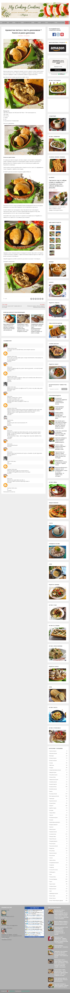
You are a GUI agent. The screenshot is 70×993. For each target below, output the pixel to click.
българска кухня (58, 793)
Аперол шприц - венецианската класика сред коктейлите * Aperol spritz (60, 415)
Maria (8, 367)
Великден (58, 755)
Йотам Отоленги (58, 760)
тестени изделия (58, 879)
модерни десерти (58, 824)
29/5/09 (8, 438)
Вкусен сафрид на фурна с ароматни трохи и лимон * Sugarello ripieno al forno (61, 923)
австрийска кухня (58, 774)
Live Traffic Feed (34, 908)
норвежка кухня (58, 831)
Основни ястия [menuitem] (27, 22)
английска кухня (58, 782)
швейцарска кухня (58, 893)
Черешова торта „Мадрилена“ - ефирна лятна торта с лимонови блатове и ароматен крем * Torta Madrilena (61, 939)
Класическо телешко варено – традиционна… (33, 915)
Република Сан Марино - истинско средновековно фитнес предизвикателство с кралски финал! (11, 936)
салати (58, 857)
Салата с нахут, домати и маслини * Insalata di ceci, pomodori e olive (60, 447)
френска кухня (58, 888)
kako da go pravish (29, 368)
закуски (58, 815)
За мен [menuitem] (10, 22)
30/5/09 (8, 473)
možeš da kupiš (39, 368)
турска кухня (58, 884)
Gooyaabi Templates (25, 991)
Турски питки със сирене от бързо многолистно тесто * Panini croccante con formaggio (60, 454)
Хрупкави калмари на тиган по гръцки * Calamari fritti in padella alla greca (61, 440)
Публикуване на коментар (9, 491)
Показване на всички (6, 939)
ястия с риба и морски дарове (58, 900)
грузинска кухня (58, 800)
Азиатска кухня (58, 751)
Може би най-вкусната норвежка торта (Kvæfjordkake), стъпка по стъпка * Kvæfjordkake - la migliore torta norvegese (61, 472)
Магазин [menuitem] (4, 22)
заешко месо (58, 812)
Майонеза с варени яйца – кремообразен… (33, 933)
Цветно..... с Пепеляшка (6, 928)
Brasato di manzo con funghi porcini (9, 925)
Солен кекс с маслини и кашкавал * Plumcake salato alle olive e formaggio (61, 433)
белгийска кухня (58, 789)
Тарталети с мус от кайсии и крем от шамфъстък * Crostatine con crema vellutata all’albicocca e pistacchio (57, 184)
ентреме (58, 810)
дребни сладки (58, 808)
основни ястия (58, 834)
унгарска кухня (58, 886)
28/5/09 (8, 350)
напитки (58, 827)
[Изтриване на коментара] (10, 350)
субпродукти (58, 872)
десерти (58, 805)
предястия (58, 848)
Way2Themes (12, 991)
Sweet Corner (10, 387)
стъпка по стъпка (58, 869)
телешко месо (58, 876)
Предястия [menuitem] (18, 22)
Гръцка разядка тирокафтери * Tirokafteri (59, 408)
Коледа (58, 763)
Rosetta (9, 420)
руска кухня (58, 855)
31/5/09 (8, 490)
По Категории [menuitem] (60, 22)
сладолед (58, 867)
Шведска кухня (58, 772)
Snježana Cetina (10, 356)
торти (58, 881)
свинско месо (58, 860)
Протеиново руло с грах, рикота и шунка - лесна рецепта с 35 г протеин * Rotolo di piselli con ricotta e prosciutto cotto (61, 424)
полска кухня (58, 843)
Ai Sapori (3, 919)
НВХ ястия (58, 765)
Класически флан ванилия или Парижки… (32, 924)
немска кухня (58, 829)
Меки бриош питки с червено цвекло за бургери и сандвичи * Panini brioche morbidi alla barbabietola (9, 327)
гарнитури (58, 798)
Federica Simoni (10, 348)
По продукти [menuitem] (51, 22)
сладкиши (58, 865)
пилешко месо (58, 836)
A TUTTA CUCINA (5, 910)
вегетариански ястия (58, 796)
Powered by (54, 74)
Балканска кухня (58, 753)
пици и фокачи (58, 838)
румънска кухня (58, 853)
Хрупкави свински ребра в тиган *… (33, 935)
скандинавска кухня (58, 862)
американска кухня (58, 779)
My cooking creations (31, 927)
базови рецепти (58, 784)
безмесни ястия (58, 786)
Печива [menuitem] (36, 22)
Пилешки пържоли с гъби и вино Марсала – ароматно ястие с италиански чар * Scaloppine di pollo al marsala (61, 931)
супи (58, 874)
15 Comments (26, 35)
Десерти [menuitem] (43, 22)
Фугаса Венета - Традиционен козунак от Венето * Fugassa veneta (61, 462)
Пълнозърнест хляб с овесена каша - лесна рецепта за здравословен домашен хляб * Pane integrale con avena (61, 972)
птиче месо (58, 850)
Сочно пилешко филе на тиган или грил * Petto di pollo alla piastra (60, 980)
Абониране (58, 70)
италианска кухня (58, 817)
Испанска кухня (58, 758)
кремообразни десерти (58, 822)
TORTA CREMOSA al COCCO (7, 916)
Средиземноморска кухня (58, 770)
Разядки (58, 767)
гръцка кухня (58, 803)
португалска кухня (58, 846)
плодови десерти (58, 841)
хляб (6, 298)
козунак (58, 819)
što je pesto (21, 368)
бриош (58, 791)
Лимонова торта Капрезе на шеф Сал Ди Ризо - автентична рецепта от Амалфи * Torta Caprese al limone (61, 954)
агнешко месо (58, 777)
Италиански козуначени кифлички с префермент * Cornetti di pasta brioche (61, 401)
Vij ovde (34, 453)
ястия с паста (58, 898)
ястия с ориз (58, 895)
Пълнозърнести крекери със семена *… (32, 922)
